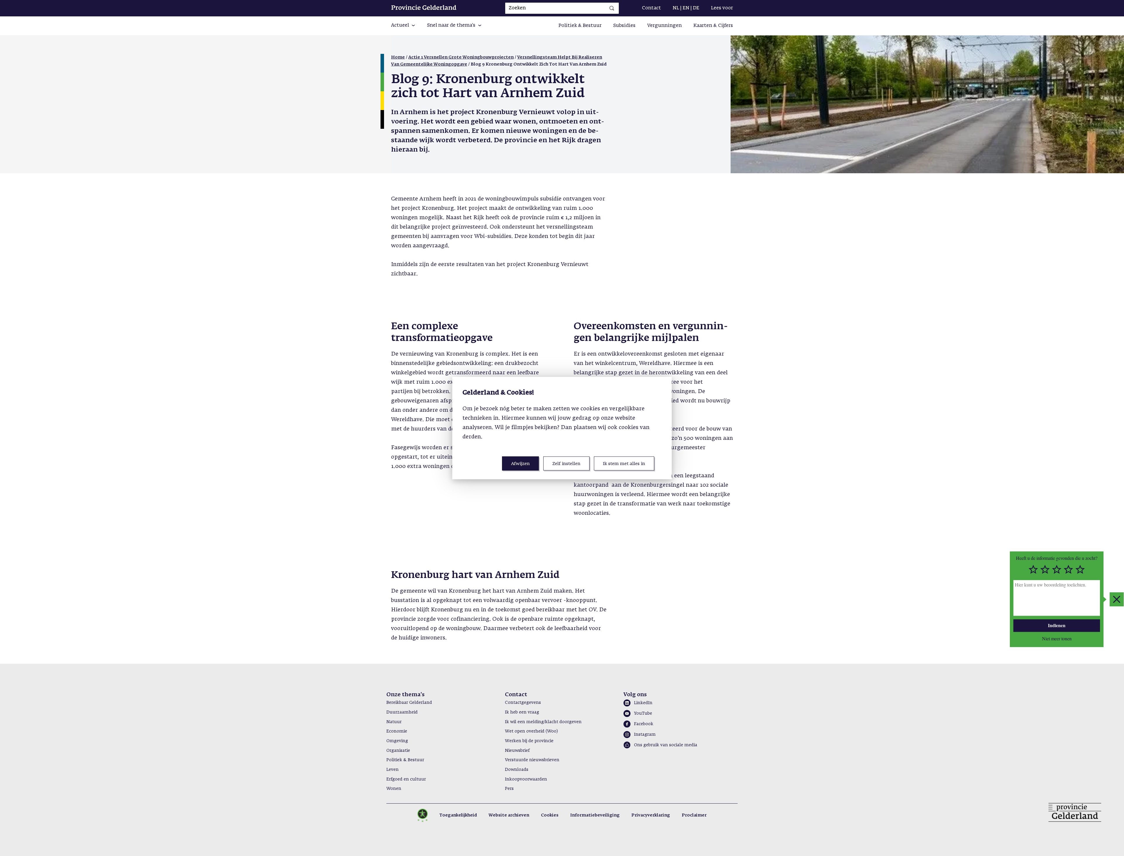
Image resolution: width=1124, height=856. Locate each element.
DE (696, 8)
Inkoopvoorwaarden (526, 779)
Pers (509, 789)
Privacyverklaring (650, 815)
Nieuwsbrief (517, 751)
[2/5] (1045, 570)
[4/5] (1068, 570)
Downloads (516, 770)
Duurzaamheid (402, 712)
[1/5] (1033, 570)
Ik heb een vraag (522, 712)
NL (676, 8)
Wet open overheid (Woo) (531, 731)
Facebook (643, 724)
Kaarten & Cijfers (713, 25)
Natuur (394, 722)
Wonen (393, 789)
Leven (392, 770)
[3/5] (1057, 570)
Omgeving (397, 741)
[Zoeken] (611, 8)
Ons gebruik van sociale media (665, 745)
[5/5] (1080, 570)
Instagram (645, 735)
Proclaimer (694, 815)
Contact (651, 8)
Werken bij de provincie (529, 741)
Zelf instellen (566, 464)
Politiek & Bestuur (580, 25)
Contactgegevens (523, 703)
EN (686, 8)
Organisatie (398, 751)
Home (398, 57)
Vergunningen (664, 25)
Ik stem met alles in (624, 464)
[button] (403, 25)
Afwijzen (520, 464)
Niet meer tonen (1057, 638)
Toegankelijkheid (458, 815)
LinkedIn (643, 703)
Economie (396, 731)
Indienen (1056, 625)
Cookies (549, 815)
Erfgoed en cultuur (406, 779)
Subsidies (624, 25)
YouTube (643, 713)
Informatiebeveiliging (595, 815)
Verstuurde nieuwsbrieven (532, 760)
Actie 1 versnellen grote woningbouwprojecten (461, 57)
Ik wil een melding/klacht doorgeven (543, 722)
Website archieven (509, 815)
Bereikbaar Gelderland (409, 703)
